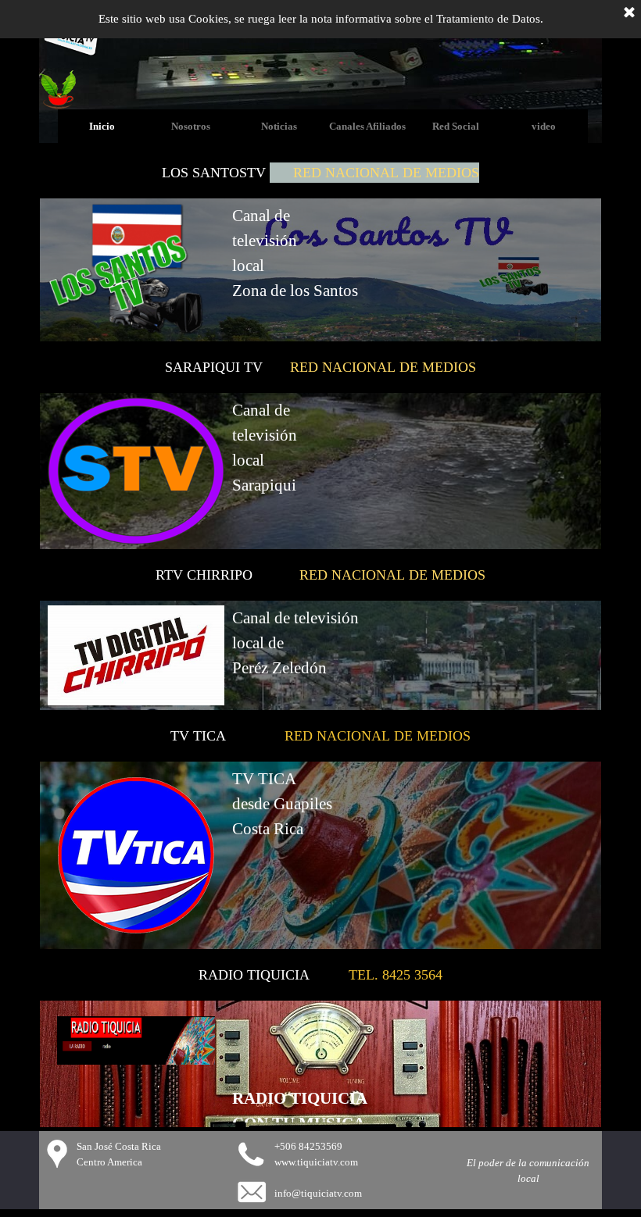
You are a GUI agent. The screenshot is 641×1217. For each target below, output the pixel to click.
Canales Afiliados (367, 126)
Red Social (455, 126)
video (544, 126)
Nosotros (190, 126)
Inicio (102, 126)
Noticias (279, 126)
